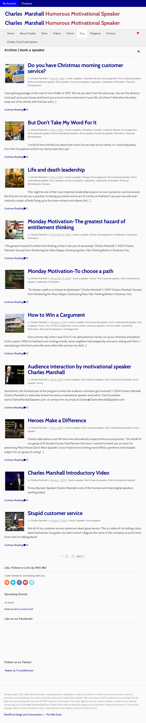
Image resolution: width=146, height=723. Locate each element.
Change (86, 177)
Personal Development (51, 329)
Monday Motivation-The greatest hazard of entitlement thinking (76, 224)
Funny (41, 325)
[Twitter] (13, 582)
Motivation (119, 81)
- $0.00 (138, 33)
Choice (93, 234)
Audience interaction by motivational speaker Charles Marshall (79, 369)
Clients (70, 33)
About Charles (28, 33)
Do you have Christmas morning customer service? (75, 68)
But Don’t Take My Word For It (62, 122)
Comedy (98, 129)
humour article (113, 325)
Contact (110, 33)
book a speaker (74, 78)
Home (10, 33)
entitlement (119, 234)
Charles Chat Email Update (22, 42)
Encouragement (109, 78)
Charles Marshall (39, 78)
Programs (95, 33)
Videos (57, 33)
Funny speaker (93, 520)
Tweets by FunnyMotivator (18, 670)
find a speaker (63, 81)
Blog (82, 33)
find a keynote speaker (129, 78)
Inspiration (95, 81)
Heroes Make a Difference (57, 420)
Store (44, 33)
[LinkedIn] (32, 582)
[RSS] (7, 582)
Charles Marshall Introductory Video (68, 472)
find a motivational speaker (41, 81)
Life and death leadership (56, 169)
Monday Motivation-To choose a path (70, 271)
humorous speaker (80, 81)
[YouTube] (26, 582)
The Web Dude (54, 714)
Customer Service (92, 78)
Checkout (26, 3)
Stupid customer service (55, 513)
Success (46, 183)
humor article (78, 325)
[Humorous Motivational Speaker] (62, 16)
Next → (80, 556)
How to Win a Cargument (56, 315)
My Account (9, 3)
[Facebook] (19, 582)
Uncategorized (70, 329)
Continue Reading (13, 109)
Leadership (107, 81)
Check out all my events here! (18, 609)
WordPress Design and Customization (23, 714)
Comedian (87, 129)
